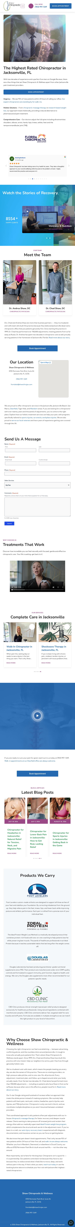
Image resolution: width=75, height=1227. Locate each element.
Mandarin (34, 409)
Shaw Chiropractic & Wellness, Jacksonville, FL (32, 1225)
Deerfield (13, 409)
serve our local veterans (21, 420)
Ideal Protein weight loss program (53, 1124)
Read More (11, 663)
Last (40, 446)
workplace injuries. (49, 417)
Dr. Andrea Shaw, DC (19, 308)
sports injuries (27, 417)
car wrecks (37, 417)
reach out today (49, 1164)
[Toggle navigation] (23, 6)
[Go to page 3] (34, 178)
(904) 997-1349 (41, 7)
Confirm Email (43, 460)
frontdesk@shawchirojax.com (21, 384)
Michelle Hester (20, 158)
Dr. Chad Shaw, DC (55, 308)
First (6, 446)
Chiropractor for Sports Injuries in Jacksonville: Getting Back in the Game (15, 839)
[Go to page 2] (32, 178)
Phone (9, 470)
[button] (34, 671)
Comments (11, 493)
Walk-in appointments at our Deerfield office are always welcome (29, 761)
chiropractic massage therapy (34, 108)
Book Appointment (36, 92)
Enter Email (8, 460)
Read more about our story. (59, 337)
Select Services (9, 480)
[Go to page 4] (36, 178)
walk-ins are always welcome (56, 1141)
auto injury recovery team (32, 1130)
